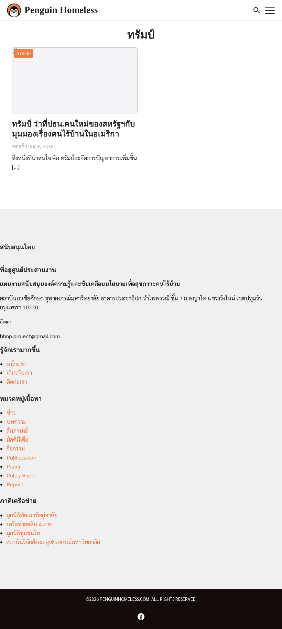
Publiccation (21, 457)
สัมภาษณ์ (17, 430)
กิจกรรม (16, 448)
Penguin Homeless (61, 10)
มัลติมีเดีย (17, 439)
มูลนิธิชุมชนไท (23, 533)
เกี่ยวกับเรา (19, 372)
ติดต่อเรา (17, 381)
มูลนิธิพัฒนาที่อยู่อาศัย (32, 515)
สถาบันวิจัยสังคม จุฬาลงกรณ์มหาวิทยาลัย (53, 541)
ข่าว (11, 412)
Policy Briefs (21, 475)
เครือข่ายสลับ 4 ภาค (30, 524)
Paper (14, 466)
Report (15, 484)
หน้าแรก (16, 363)
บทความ (16, 421)
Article (23, 53)
